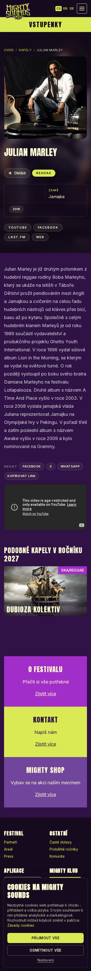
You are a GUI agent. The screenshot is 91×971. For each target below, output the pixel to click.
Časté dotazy (61, 842)
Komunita (57, 856)
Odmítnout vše (45, 950)
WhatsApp (70, 466)
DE (72, 8)
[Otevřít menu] (82, 9)
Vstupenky (45, 24)
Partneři (10, 842)
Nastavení (45, 960)
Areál (8, 849)
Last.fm (17, 237)
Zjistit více (45, 693)
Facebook (48, 227)
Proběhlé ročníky (64, 849)
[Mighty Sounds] (17, 11)
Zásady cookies (20, 925)
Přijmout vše (45, 938)
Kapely (25, 50)
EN (65, 8)
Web (40, 237)
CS (58, 8)
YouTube (17, 227)
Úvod (9, 50)
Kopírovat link (21, 476)
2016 (16, 209)
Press (8, 856)
